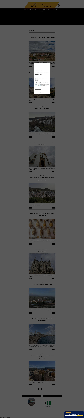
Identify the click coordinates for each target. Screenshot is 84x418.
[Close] (49, 62)
